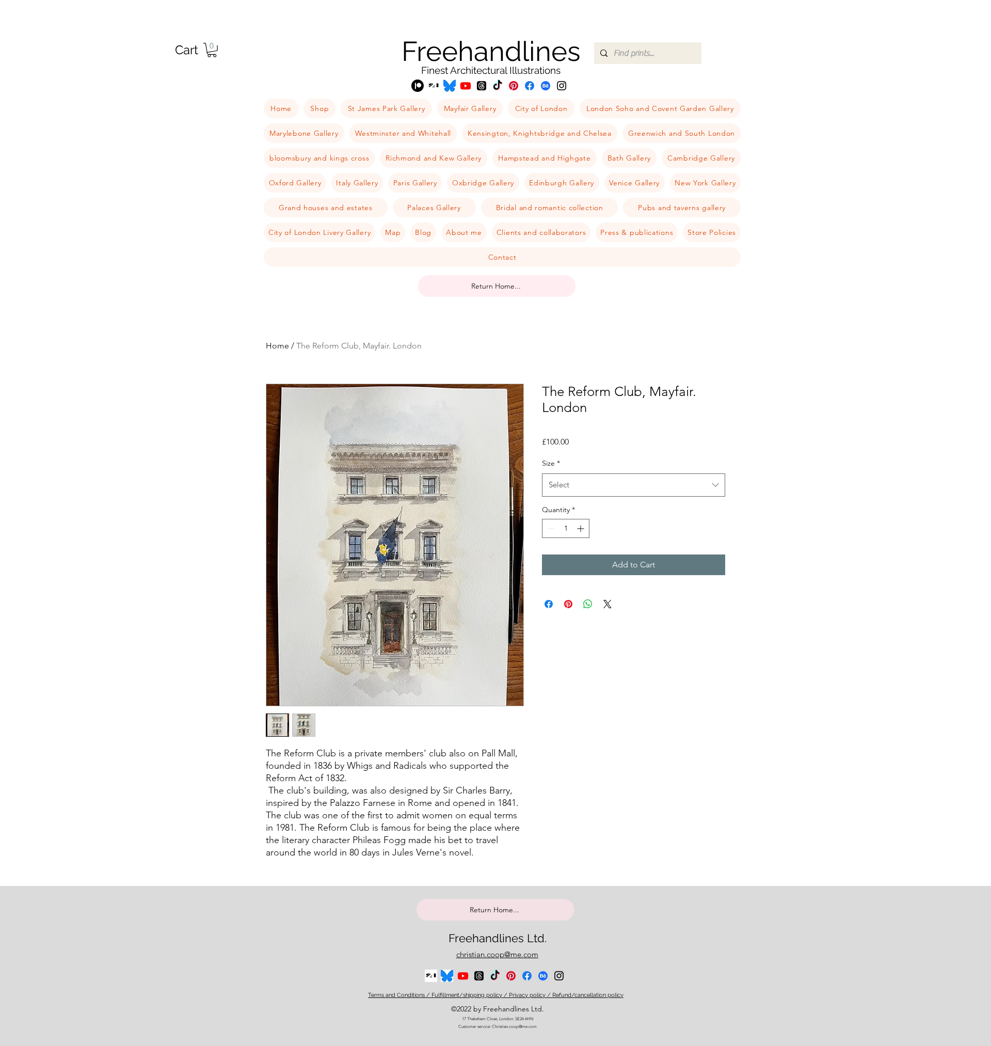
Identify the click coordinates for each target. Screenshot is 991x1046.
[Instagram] (561, 86)
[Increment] (581, 528)
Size (551, 463)
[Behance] (545, 86)
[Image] (449, 86)
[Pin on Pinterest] (568, 604)
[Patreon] (417, 86)
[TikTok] (497, 86)
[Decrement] (550, 528)
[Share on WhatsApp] (588, 604)
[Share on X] (607, 604)
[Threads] (481, 86)
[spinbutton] (565, 528)
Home (277, 346)
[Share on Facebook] (548, 604)
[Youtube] (465, 86)
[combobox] (633, 484)
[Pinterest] (513, 86)
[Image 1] (433, 86)
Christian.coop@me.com (514, 1026)
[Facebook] (529, 86)
